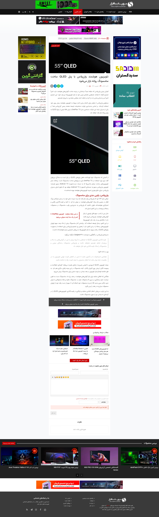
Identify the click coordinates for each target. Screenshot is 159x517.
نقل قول (53, 377)
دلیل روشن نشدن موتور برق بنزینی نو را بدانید (38, 100)
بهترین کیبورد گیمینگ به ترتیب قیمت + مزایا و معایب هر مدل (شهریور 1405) (132, 115)
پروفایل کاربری (66, 503)
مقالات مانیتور (43, 105)
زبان (64, 377)
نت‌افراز (108, 506)
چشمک (68, 377)
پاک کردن (55, 377)
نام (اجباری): (105, 369)
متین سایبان (105, 86)
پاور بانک (119, 169)
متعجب (61, 377)
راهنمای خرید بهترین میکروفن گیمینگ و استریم (132, 133)
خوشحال (59, 377)
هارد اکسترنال (119, 188)
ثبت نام (91, 506)
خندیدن (57, 377)
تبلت (134, 160)
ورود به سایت (67, 506)
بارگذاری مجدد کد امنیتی (81, 399)
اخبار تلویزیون (55, 46)
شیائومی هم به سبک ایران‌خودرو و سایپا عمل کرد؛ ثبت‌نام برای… (60, 351)
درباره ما (91, 503)
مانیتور (134, 169)
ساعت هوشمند (134, 188)
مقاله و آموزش (43, 97)
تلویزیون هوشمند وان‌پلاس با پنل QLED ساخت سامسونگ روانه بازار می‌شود (79, 79)
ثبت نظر (53, 413)
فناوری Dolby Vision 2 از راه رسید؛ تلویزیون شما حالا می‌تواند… (80, 351)
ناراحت (66, 377)
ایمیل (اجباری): (75, 369)
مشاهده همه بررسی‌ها (8, 443)
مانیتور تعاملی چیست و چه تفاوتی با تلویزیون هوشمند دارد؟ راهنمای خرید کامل (37, 109)
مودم (119, 179)
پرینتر (134, 179)
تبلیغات (91, 501)
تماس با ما (67, 498)
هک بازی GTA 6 (63, 38)
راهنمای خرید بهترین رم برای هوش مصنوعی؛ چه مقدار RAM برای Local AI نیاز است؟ (132, 124)
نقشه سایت (67, 501)
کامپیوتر (134, 150)
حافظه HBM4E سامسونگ (90, 38)
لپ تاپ (120, 160)
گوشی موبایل (119, 150)
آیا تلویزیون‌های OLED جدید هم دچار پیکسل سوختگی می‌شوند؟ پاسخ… (100, 351)
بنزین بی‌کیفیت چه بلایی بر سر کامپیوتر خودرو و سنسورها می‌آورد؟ (37, 91)
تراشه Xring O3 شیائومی (75, 38)
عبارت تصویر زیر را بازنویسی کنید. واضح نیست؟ (92, 399)
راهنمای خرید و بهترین (87, 498)
